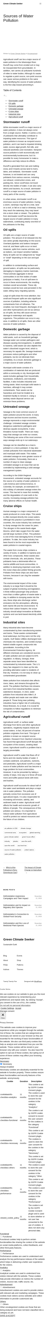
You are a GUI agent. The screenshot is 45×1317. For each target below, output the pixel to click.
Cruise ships (14, 111)
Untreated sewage (16, 109)
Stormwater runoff (16, 101)
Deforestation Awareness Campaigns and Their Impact (15, 897)
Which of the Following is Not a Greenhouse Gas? (10, 869)
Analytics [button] (4, 1267)
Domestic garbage (16, 106)
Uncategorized (32, 53)
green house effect (28, 837)
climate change (26, 828)
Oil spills (12, 103)
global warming (35, 832)
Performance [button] (5, 1251)
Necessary (7, 1064)
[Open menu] (40, 3)
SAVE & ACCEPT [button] (7, 1315)
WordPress (38, 981)
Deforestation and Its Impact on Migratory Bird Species (16, 906)
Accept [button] (18, 1008)
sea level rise (22, 845)
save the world (9, 845)
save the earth (26, 841)
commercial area (10, 832)
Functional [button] (4, 1234)
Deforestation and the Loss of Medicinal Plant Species (16, 924)
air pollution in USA (10, 828)
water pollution (9, 854)
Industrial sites (14, 114)
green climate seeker (11, 837)
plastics (15, 841)
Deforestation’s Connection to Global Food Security (16, 915)
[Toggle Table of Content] (5, 96)
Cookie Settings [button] (7, 1008)
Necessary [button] (4, 1061)
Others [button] (3, 1301)
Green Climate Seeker (12, 3)
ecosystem (22, 832)
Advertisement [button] (6, 1284)
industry (7, 841)
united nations (29, 850)
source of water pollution (12, 850)
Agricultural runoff (16, 117)
